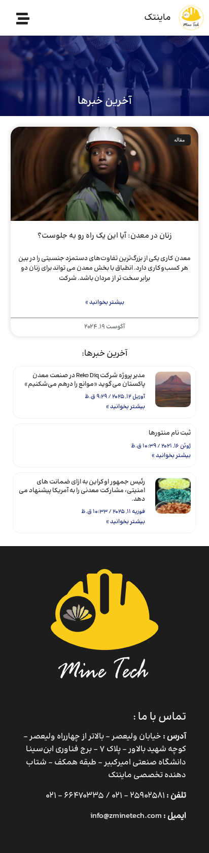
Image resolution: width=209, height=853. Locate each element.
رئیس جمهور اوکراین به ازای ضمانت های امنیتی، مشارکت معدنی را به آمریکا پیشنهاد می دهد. (82, 490)
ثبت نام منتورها (170, 433)
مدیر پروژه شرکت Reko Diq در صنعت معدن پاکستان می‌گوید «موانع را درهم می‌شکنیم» (84, 380)
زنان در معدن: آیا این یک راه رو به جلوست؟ (105, 236)
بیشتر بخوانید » (125, 407)
